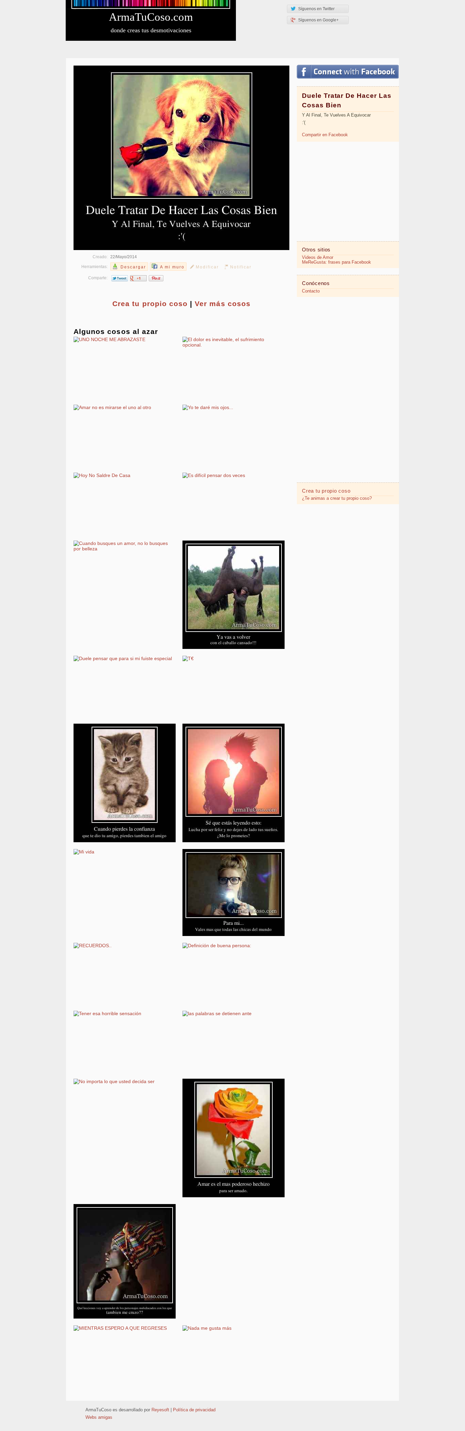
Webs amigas (98, 1417)
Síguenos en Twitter (316, 8)
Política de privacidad (194, 1410)
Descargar (133, 267)
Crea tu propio (150, 303)
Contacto (311, 291)
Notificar (241, 267)
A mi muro (172, 267)
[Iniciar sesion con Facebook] (348, 71)
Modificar (207, 267)
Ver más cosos (223, 303)
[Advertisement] (348, 190)
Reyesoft (160, 1410)
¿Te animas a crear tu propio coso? (337, 498)
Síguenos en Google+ (318, 20)
